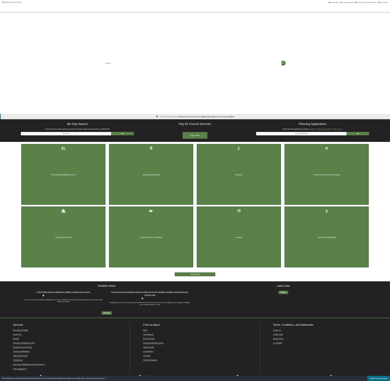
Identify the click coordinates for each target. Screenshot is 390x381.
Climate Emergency (150, 360)
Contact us (277, 330)
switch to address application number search (327, 129)
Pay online (195, 135)
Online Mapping (347, 2)
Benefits (239, 175)
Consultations (148, 351)
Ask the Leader (148, 347)
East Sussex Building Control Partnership (28, 364)
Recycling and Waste (151, 175)
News (145, 330)
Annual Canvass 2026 (168, 117)
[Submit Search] (283, 63)
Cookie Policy (278, 334)
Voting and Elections (63, 237)
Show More (195, 274)
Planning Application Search (153, 343)
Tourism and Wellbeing (326, 237)
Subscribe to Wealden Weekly (367, 2)
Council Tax (17, 334)
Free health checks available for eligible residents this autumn (63, 292)
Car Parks (146, 356)
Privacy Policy (278, 339)
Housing (239, 237)
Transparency (18, 360)
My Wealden (334, 2)
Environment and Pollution (22, 347)
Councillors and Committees (151, 237)
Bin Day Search (148, 339)
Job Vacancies (148, 334)
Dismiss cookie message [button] (378, 378)
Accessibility (384, 2)
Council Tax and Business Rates (327, 175)
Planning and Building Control (63, 175)
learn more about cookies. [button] (95, 378)
